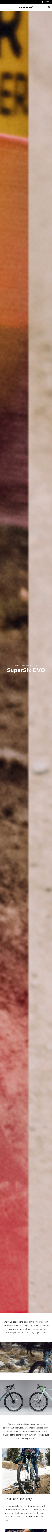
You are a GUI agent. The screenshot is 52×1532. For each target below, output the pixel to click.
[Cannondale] (26, 7)
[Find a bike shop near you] (42, 2)
